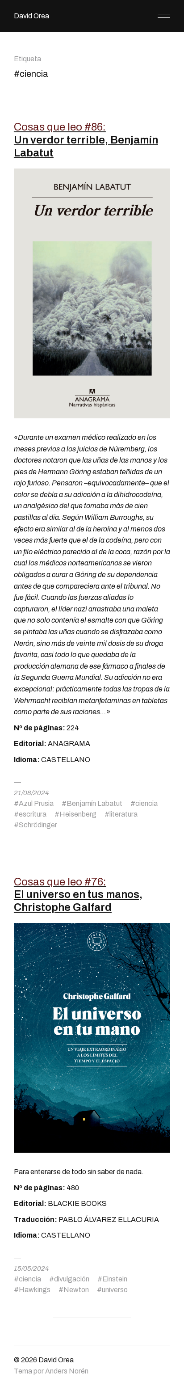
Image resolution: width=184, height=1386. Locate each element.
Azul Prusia (36, 803)
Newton (76, 1289)
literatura (123, 814)
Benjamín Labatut (94, 803)
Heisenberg (77, 814)
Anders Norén (66, 1371)
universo (115, 1289)
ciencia (146, 803)
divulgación (71, 1279)
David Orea (31, 16)
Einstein (114, 1279)
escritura (32, 814)
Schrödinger (38, 825)
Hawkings (34, 1289)
